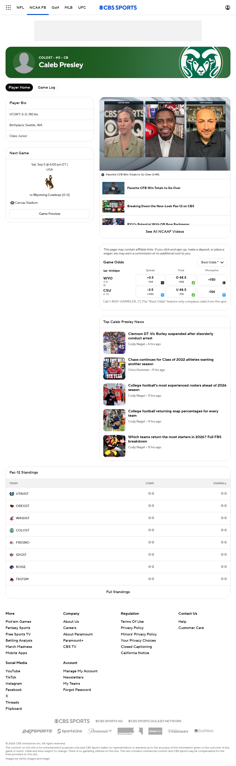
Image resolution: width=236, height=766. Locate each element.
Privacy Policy (132, 628)
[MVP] (155, 729)
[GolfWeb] (204, 731)
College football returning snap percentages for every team (173, 413)
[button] (8, 7)
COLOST (22, 530)
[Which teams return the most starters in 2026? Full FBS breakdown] (114, 446)
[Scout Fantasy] (178, 730)
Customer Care (191, 628)
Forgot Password (77, 689)
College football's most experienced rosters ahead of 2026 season (177, 387)
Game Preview (49, 214)
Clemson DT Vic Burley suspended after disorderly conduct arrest (170, 336)
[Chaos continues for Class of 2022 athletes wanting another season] (114, 369)
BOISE (21, 567)
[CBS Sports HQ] (109, 720)
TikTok (11, 677)
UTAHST (22, 494)
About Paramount (78, 634)
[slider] (164, 157)
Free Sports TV (18, 634)
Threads (12, 702)
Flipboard (14, 708)
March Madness (19, 646)
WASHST (23, 518)
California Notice (135, 648)
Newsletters (73, 677)
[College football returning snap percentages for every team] (114, 420)
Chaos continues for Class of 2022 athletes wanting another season (171, 361)
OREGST (22, 506)
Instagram (14, 683)
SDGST (21, 555)
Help (182, 621)
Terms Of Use (132, 621)
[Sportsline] (70, 730)
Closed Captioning (136, 642)
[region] (165, 134)
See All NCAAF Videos (165, 231)
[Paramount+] (100, 730)
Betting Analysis (19, 640)
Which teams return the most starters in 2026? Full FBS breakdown (174, 439)
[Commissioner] (130, 729)
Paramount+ (73, 640)
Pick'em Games (18, 621)
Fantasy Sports (18, 628)
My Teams (71, 683)
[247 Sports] (37, 730)
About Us (71, 621)
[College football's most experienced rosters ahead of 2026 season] (114, 394)
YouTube (13, 671)
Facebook (14, 689)
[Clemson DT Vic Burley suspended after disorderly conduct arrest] (114, 343)
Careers (69, 628)
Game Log (46, 87)
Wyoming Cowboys (47, 195)
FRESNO (23, 543)
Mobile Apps (16, 653)
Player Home (19, 87)
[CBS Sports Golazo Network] (155, 720)
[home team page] (49, 182)
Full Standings (118, 592)
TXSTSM (22, 579)
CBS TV (69, 646)
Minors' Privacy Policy (139, 634)
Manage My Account (80, 671)
